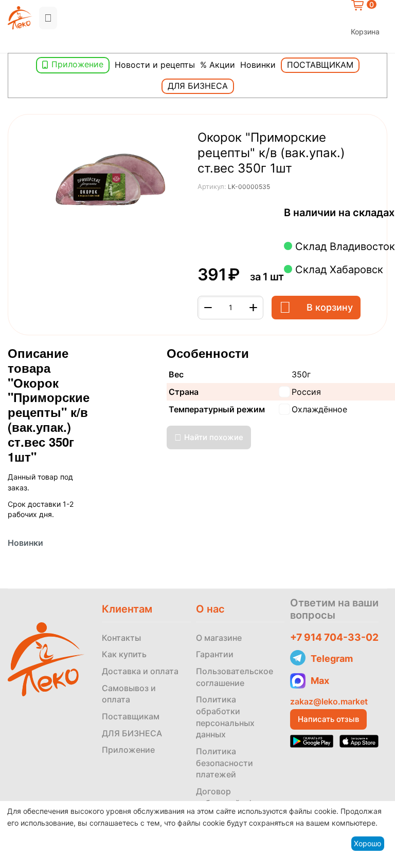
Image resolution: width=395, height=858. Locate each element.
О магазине (219, 638)
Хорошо (367, 843)
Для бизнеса (198, 86)
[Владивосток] (10, 44)
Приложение (77, 64)
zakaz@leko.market (329, 701)
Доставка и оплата (140, 671)
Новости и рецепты (155, 65)
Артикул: (212, 186)
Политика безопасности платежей (224, 762)
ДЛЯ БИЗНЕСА (132, 733)
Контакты (121, 638)
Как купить (124, 654)
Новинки (258, 65)
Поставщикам (320, 65)
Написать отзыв (328, 719)
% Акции (217, 65)
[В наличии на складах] (287, 225)
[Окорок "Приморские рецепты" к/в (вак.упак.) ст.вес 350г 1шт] (110, 180)
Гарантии (215, 654)
